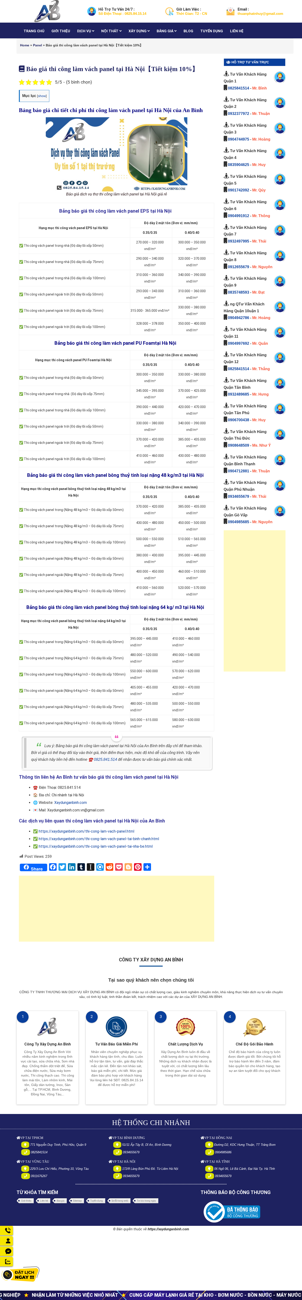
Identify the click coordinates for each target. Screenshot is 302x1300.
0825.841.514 (105, 759)
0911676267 (39, 1176)
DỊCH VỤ (84, 31)
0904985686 (223, 1152)
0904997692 (238, 343)
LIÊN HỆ (236, 31)
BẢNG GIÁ (165, 31)
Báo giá (60, 1200)
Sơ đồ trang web (120, 1200)
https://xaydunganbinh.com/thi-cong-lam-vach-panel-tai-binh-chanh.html (99, 839)
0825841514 (238, 88)
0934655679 (238, 496)
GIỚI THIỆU (60, 31)
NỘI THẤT (110, 31)
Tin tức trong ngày (146, 1200)
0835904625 (238, 165)
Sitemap (77, 1200)
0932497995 (238, 241)
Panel (37, 45)
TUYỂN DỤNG (211, 31)
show (42, 96)
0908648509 (238, 445)
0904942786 (238, 318)
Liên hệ (44, 1200)
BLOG (188, 31)
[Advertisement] (116, 911)
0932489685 (238, 394)
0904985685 (238, 522)
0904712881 (238, 471)
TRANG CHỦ (34, 31)
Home (24, 45)
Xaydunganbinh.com (70, 802)
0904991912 (238, 216)
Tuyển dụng (96, 1200)
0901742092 (238, 190)
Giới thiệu (26, 1200)
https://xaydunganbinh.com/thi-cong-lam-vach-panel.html (86, 831)
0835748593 (238, 292)
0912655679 (238, 267)
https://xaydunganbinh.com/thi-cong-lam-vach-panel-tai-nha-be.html (96, 846)
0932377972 (238, 114)
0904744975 (238, 139)
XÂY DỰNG (138, 31)
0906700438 (238, 420)
